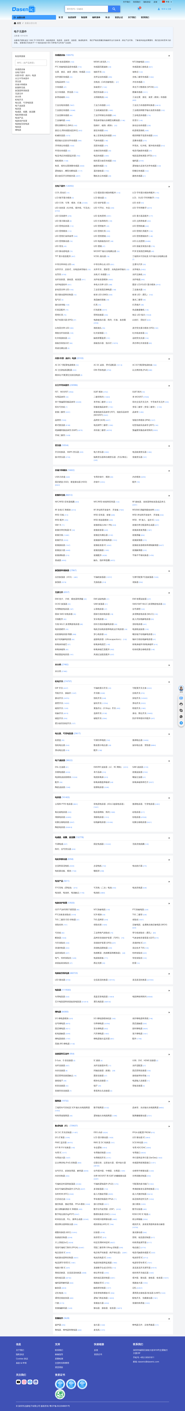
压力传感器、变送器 (64, 92)
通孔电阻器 (99, 1001)
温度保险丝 (60, 952)
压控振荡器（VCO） (64, 577)
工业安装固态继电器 (103, 289)
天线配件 (59, 619)
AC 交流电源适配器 (63, 370)
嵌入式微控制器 (139, 1194)
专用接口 (136, 1152)
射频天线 (59, 535)
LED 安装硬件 (61, 215)
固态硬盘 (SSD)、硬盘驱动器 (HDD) (71, 481)
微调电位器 (137, 740)
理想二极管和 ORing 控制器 (106, 1247)
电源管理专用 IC (139, 1262)
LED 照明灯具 (100, 231)
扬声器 (58, 1324)
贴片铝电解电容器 (63, 639)
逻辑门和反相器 (101, 1298)
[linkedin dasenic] (35, 1382)
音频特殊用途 (138, 1303)
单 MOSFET (137, 396)
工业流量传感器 (62, 115)
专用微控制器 (100, 1152)
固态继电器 (60, 1028)
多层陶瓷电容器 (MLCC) (143, 614)
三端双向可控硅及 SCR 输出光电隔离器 (72, 1107)
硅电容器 (136, 812)
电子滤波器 (20, 105)
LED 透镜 (98, 246)
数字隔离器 (99, 1107)
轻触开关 (59, 713)
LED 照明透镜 (100, 236)
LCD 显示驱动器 (101, 1137)
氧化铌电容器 (61, 812)
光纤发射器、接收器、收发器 (68, 279)
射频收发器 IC (100, 545)
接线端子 (59, 1080)
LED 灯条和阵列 (101, 220)
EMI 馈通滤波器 (139, 598)
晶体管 (135, 412)
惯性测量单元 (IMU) (64, 125)
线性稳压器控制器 (102, 1277)
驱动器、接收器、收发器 (105, 1308)
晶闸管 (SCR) (99, 420)
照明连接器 (99, 314)
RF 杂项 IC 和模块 (63, 509)
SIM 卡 (58, 525)
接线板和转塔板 (139, 1075)
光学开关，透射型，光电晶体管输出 (110, 269)
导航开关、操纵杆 (63, 693)
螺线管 (97, 870)
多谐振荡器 (99, 1188)
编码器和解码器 (62, 1282)
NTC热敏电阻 (138, 61)
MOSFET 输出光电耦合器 (105, 251)
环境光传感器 (61, 150)
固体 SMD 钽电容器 (64, 614)
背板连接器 (137, 1085)
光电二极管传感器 (140, 76)
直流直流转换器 (139, 979)
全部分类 (21, 17)
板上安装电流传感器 (103, 135)
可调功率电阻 (100, 740)
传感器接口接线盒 (140, 66)
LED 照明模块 (61, 231)
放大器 (97, 1324)
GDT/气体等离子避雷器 (65, 909)
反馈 (155, 2)
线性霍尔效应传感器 (103, 160)
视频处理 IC (99, 1282)
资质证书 (98, 1354)
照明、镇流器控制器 (141, 1237)
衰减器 (58, 560)
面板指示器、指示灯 (103, 343)
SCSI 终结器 (137, 1142)
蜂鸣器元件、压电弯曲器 (143, 1324)
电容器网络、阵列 (102, 812)
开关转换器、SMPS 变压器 (67, 452)
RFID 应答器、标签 (102, 514)
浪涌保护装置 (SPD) (102, 942)
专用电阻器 (60, 996)
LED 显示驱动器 (62, 220)
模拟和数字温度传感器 (142, 135)
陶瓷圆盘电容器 (62, 654)
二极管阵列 (99, 396)
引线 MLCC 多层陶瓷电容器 (67, 624)
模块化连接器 (100, 1080)
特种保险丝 (137, 952)
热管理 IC (98, 1237)
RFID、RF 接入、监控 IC (143, 519)
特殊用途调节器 (139, 1242)
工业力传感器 (100, 105)
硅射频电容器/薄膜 (63, 634)
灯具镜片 (136, 304)
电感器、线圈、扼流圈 (25, 111)
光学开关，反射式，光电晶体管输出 (71, 269)
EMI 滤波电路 (100, 598)
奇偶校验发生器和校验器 (143, 1188)
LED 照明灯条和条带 (64, 236)
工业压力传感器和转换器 (143, 105)
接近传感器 (99, 130)
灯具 (96, 304)
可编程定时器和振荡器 (65, 1183)
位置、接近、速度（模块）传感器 (70, 71)
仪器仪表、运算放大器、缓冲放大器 (110, 1162)
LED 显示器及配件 (140, 215)
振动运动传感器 (139, 125)
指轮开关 (98, 698)
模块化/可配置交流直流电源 (67, 375)
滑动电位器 (60, 750)
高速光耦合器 (61, 348)
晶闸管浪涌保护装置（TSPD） (107, 937)
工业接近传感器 (62, 110)
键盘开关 (59, 718)
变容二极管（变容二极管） (144, 407)
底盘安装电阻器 (101, 996)
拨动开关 (59, 698)
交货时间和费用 (62, 1363)
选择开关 (98, 713)
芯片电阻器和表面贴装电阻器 (68, 1001)
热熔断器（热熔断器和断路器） (108, 952)
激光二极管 (137, 299)
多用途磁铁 (60, 97)
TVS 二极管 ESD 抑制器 (65, 919)
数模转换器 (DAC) (101, 1214)
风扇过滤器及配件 (102, 654)
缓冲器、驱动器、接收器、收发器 (147, 1277)
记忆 (134, 1287)
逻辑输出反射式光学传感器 (144, 165)
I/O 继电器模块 (62, 1018)
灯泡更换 (98, 309)
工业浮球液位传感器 (103, 115)
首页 (19, 23)
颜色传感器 (137, 175)
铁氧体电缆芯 (100, 644)
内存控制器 (60, 1175)
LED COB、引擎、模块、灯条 (68, 202)
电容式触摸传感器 (140, 150)
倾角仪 (135, 71)
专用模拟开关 (100, 1157)
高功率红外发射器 (140, 343)
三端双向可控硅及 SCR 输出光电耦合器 (149, 256)
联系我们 (136, 2)
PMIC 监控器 (61, 1142)
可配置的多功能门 (140, 1183)
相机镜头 (98, 327)
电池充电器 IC (100, 1257)
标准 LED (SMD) (101, 294)
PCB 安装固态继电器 (141, 251)
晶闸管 (58, 420)
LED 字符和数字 (139, 207)
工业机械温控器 (101, 110)
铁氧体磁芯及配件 (102, 649)
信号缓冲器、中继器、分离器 (107, 1170)
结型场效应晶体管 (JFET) (143, 425)
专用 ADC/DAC (139, 1147)
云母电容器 (99, 609)
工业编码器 (60, 120)
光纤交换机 (137, 274)
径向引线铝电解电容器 (104, 624)
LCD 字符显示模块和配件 (143, 192)
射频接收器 (60, 545)
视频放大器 (137, 1282)
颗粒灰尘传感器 (101, 175)
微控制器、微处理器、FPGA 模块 (70, 1204)
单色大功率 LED (101, 284)
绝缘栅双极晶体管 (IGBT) (66, 430)
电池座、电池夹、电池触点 (67, 892)
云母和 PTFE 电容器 (64, 804)
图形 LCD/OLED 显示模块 (143, 284)
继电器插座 (60, 1038)
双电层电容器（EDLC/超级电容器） (109, 804)
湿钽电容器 (137, 624)
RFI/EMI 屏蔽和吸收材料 (143, 509)
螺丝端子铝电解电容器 (142, 634)
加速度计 (98, 87)
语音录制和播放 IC (102, 1292)
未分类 (18, 96)
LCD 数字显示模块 (63, 197)
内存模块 (136, 476)
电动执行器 (137, 865)
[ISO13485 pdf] (82, 1384)
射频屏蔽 (136, 535)
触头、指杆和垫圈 (102, 560)
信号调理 (136, 609)
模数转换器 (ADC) (63, 1232)
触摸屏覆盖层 (100, 338)
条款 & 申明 (21, 1363)
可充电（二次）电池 (103, 887)
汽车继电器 (99, 1033)
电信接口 (136, 1247)
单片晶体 (98, 772)
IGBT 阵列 (136, 391)
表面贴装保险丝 (62, 963)
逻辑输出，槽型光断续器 (66, 170)
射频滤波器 (137, 772)
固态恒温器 (99, 92)
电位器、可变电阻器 (24, 102)
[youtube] (18, 1382)
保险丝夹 (59, 924)
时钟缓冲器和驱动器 (103, 1219)
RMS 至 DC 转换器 (102, 1142)
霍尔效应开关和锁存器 (65, 175)
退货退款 (59, 1367)
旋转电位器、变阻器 (141, 745)
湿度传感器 (99, 145)
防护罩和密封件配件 (141, 718)
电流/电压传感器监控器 (65, 155)
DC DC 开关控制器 (63, 1132)
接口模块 (136, 1204)
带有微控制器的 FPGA (103, 1199)
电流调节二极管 (101, 425)
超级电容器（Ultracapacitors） (108, 639)
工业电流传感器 (139, 115)
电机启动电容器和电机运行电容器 (109, 629)
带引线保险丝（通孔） (142, 932)
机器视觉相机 (138, 130)
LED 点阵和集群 (139, 220)
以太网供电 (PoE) (140, 370)
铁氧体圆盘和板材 (102, 782)
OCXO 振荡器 (61, 604)
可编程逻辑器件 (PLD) (103, 1183)
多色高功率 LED (62, 289)
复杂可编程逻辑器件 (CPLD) (67, 1188)
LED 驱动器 (60, 979)
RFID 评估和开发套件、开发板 (145, 514)
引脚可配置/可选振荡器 (142, 577)
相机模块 (59, 160)
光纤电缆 (136, 279)
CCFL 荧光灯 (60, 192)
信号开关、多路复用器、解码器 (69, 1170)
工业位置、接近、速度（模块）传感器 (149, 97)
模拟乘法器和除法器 (64, 1224)
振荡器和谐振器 (22, 90)
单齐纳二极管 (100, 401)
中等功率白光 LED (102, 264)
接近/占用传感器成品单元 (66, 130)
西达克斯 (98, 963)
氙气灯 (58, 299)
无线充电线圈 (138, 844)
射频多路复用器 (139, 530)
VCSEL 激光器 (100, 256)
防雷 (134, 963)
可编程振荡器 (100, 577)
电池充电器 (137, 887)
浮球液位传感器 (62, 145)
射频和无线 (20, 87)
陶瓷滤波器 (60, 787)
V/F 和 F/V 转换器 (63, 1147)
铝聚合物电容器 (139, 822)
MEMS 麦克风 (100, 61)
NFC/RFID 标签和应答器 (104, 501)
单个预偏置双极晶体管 (65, 401)
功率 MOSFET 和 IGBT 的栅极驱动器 (110, 1175)
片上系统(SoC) (61, 1242)
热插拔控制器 (61, 1237)
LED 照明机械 (138, 226)
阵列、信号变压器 (63, 849)
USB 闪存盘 (60, 476)
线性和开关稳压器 (140, 1272)
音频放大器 (99, 1303)
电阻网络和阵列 (139, 996)
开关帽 (97, 693)
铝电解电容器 (100, 822)
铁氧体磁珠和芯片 (140, 782)
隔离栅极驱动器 (139, 1115)
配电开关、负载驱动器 (142, 1298)
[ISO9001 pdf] (60, 1384)
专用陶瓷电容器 (62, 609)
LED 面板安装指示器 (141, 246)
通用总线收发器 (62, 1298)
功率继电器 (99, 1023)
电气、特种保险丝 (63, 958)
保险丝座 (98, 924)
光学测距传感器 (62, 76)
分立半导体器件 (22, 78)
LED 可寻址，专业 (102, 207)
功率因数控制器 (139, 1175)
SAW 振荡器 (99, 604)
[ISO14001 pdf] (60, 1394)
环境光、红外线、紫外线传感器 (146, 145)
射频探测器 (137, 540)
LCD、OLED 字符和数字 (143, 197)
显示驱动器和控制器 (64, 294)
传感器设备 (20, 69)
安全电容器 (99, 619)
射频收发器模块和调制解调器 (145, 545)
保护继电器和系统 (140, 1018)
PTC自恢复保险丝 (63, 914)
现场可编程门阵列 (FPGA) (66, 1247)
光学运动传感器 (101, 76)
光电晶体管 (60, 82)
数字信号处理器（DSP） (105, 1209)
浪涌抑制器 (60, 947)
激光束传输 (60, 304)
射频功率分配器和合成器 (143, 525)
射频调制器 (60, 555)
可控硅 (58, 932)
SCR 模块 (98, 914)
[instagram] (24, 1382)
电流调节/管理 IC (62, 1262)
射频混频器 (99, 550)
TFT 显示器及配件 (63, 256)
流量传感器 (137, 140)
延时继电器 (137, 1028)
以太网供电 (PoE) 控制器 (66, 1162)
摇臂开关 (59, 703)
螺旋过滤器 (137, 777)
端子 (96, 1085)
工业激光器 (137, 289)
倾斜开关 (98, 71)
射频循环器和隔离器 (103, 540)
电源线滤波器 (138, 629)
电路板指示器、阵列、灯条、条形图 (110, 319)
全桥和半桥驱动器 (140, 1170)
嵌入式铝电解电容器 (141, 619)
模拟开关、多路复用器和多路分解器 (148, 1224)
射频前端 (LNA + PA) (103, 525)
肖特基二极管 (100, 430)
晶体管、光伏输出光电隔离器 (145, 1107)
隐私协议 (147, 2)
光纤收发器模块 (101, 279)
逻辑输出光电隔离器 (103, 1115)
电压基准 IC (60, 1252)
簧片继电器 (137, 1033)
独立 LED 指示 (138, 314)
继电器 (18, 129)
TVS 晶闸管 (99, 919)
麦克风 (97, 1329)
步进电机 (98, 865)
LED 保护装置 (100, 202)
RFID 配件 (59, 519)
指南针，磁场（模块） (104, 125)
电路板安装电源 (22, 123)
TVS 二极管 (137, 914)
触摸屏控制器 (100, 1287)
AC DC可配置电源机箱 (142, 364)
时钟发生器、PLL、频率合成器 (68, 1219)
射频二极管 (60, 412)
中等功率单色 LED (63, 264)
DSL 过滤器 (60, 767)
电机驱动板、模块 (63, 870)
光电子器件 (20, 72)
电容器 (18, 108)
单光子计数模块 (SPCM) (143, 87)
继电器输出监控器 (102, 1038)
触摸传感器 (99, 165)
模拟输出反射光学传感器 (66, 140)
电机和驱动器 (21, 114)
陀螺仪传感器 (138, 170)
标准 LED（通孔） (140, 294)
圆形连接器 (99, 1075)
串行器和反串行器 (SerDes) (144, 1157)
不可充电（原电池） (64, 887)
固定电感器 (99, 844)
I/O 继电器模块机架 (102, 1018)
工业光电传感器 (62, 105)
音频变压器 (137, 457)
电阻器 (18, 126)
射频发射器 (99, 530)
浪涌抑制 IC (137, 942)
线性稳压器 (60, 1277)
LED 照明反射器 (62, 226)
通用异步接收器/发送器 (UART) (146, 1292)
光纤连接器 (60, 1065)
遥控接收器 (99, 170)
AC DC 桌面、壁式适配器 (105, 364)
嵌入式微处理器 (101, 1194)
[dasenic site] (37, 8)
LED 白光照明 (138, 241)
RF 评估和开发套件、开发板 (106, 509)
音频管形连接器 (62, 1090)
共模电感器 (60, 772)
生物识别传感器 (101, 150)
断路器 (58, 937)
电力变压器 (99, 452)
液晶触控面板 (100, 299)
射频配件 (98, 555)
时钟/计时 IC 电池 (140, 1214)
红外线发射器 (138, 333)
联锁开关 (136, 708)
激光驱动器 (137, 1232)
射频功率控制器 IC (63, 530)
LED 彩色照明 (100, 215)
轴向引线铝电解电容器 (142, 639)
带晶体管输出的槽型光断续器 (107, 120)
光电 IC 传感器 (100, 274)
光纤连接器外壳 (101, 1065)
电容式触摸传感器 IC (141, 1252)
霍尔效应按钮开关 (63, 723)
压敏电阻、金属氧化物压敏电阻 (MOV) (149, 924)
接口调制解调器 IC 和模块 (66, 1209)
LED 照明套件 (100, 226)
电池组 (97, 892)
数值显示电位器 (101, 745)
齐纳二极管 (60, 435)
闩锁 (57, 1303)
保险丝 (135, 919)
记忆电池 (59, 1292)
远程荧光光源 (138, 338)
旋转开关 (98, 703)
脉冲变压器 (60, 457)
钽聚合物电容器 (62, 822)
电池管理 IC (137, 1257)
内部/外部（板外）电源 (25, 75)
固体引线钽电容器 (102, 614)
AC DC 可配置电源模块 (65, 364)
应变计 (135, 120)
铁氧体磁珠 (60, 649)
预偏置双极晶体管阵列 (142, 430)
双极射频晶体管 (101, 407)
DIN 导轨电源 (100, 370)
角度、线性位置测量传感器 (67, 165)
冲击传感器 (137, 82)
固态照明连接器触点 (64, 1075)
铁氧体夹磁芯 (61, 644)
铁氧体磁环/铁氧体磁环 (142, 644)
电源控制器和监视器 (103, 1262)
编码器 (135, 160)
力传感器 (59, 87)
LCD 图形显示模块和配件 (105, 192)
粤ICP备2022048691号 (59, 1406)
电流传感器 (99, 155)
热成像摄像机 (138, 309)
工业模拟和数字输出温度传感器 (146, 110)
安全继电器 (99, 1028)
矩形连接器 (60, 1085)
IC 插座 (97, 1060)
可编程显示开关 (101, 688)
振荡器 (58, 582)
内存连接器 (60, 1070)
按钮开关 (136, 698)
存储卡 (97, 481)
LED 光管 (136, 202)
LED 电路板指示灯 (102, 241)
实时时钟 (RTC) (61, 1194)
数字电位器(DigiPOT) (64, 1214)
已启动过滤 (60, 1199)
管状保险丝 (137, 958)
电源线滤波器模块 (63, 777)
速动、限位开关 (139, 713)
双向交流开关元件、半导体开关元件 (148, 401)
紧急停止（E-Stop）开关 (105, 708)
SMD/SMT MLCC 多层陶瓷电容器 (147, 604)
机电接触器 (60, 1033)
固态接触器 (137, 1023)
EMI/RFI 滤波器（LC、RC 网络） (108, 767)
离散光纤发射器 (62, 333)
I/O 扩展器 (60, 1137)
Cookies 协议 (22, 1358)
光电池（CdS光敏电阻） (104, 82)
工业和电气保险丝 (102, 932)
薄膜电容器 (60, 817)
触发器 (58, 1287)
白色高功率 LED (62, 327)
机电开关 (19, 99)
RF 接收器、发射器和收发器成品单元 (148, 501)
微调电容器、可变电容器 (143, 804)
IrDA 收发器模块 (62, 61)
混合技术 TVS (138, 947)
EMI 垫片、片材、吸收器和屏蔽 (69, 598)
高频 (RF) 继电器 (62, 1043)
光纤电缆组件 (61, 284)
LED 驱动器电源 (62, 251)
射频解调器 (137, 550)
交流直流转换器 (101, 979)
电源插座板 (99, 958)
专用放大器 (60, 1157)
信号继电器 (60, 1023)
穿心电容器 (99, 634)
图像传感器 (137, 92)
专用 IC (58, 1152)
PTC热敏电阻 (138, 909)
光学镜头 (136, 269)
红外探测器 (99, 333)
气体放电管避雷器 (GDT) (143, 937)
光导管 (58, 274)
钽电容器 (136, 817)
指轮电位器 (60, 745)
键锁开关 (98, 718)
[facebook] (30, 1382)
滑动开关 (136, 703)
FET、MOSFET (61, 391)
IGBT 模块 (98, 391)
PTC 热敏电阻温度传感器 (66, 66)
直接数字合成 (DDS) (103, 1267)
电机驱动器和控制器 (64, 1257)
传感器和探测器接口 (141, 1162)
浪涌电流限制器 (101, 947)
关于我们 (126, 2)
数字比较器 (137, 1209)
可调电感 (59, 844)
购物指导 (59, 1354)
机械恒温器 (60, 135)
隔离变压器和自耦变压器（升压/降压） (111, 457)
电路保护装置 (21, 120)
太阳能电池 (99, 97)
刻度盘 (58, 740)
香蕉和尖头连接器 (102, 1090)
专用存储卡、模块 (102, 476)
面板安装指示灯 (62, 343)
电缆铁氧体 (99, 777)
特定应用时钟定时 (102, 1242)
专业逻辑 (98, 1147)
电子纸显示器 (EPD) (64, 319)
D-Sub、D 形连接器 (64, 1060)
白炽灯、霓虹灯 (139, 319)
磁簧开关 (59, 708)
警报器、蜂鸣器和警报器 (66, 1329)
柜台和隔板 (137, 1219)
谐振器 (135, 582)
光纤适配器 (137, 1065)
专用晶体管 (60, 396)
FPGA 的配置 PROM (141, 1132)
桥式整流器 (60, 425)
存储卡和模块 (21, 84)
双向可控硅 (60, 407)
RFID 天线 (59, 514)
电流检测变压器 (139, 452)
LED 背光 (59, 246)
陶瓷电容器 (60, 827)
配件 (134, 481)
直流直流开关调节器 (141, 1267)
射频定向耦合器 (101, 535)
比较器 (97, 1232)
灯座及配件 (60, 309)
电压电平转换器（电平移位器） (108, 1252)
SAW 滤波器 (137, 767)
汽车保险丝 (60, 942)
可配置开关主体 (139, 688)
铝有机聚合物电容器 (141, 649)
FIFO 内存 (98, 1132)
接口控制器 (99, 1204)
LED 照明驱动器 (62, 241)
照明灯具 (59, 314)
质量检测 (59, 1358)
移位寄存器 (99, 1272)
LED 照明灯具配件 (140, 231)
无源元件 (19, 93)
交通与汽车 (137, 264)
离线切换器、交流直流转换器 (68, 1272)
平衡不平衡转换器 (140, 555)
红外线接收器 (61, 338)
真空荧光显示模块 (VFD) (143, 327)
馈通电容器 (99, 787)
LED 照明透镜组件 (140, 236)
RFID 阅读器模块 (101, 519)
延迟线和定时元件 (140, 1199)
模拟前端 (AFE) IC (101, 1224)
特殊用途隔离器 (62, 1115)
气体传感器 (99, 140)
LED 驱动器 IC (138, 1137)
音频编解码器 (61, 1308)
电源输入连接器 (139, 1080)
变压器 (18, 81)
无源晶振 (98, 582)
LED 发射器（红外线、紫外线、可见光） (73, 207)
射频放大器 (60, 550)
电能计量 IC (60, 1267)
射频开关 (59, 540)
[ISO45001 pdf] (71, 1384)
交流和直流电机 (62, 865)
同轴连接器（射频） (103, 1070)
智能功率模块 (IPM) (141, 420)
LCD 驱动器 (99, 197)
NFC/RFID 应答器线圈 (65, 501)
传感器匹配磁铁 (101, 66)
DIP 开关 (59, 688)
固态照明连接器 (139, 1070)
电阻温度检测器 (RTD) (142, 155)
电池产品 (19, 117)
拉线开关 (136, 693)
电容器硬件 (60, 629)
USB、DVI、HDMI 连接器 (144, 1060)
